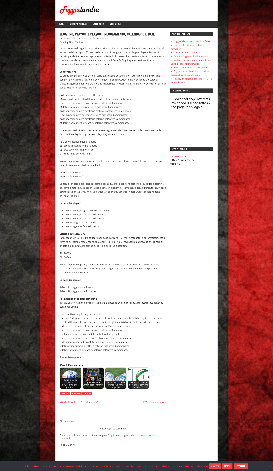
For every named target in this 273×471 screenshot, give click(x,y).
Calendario (98, 23)
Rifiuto (227, 466)
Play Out (86, 393)
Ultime (103, 38)
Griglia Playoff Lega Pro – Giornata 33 (79, 402)
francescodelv (88, 38)
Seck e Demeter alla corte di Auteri (191, 67)
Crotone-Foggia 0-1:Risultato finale (191, 56)
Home (61, 23)
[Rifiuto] (269, 466)
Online (178, 156)
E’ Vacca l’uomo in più (154, 402)
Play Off (76, 393)
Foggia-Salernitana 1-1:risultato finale (192, 41)
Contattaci (115, 23)
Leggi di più (241, 466)
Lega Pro (65, 393)
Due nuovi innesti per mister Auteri (191, 52)
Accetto (215, 466)
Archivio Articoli (78, 23)
